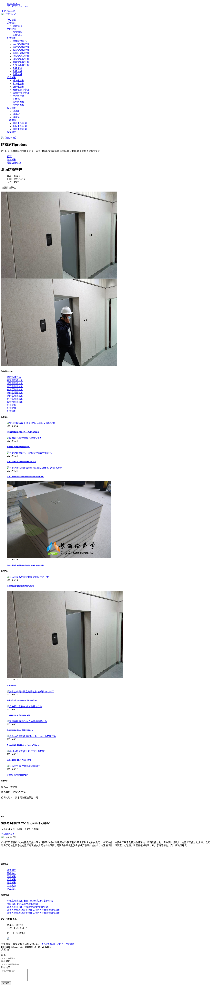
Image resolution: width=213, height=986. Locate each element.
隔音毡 (16, 114)
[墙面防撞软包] (65, 677)
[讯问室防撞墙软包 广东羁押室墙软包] (27, 721)
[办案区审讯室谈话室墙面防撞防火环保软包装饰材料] (35, 468)
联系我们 (11, 132)
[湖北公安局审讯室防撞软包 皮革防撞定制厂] (30, 691)
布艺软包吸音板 (21, 89)
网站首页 (11, 19)
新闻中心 (11, 29)
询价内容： (7, 967)
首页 (9, 156)
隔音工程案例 (20, 129)
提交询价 (6, 983)
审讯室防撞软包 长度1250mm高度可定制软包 (23, 432)
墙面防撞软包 (20, 41)
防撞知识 (17, 35)
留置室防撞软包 (21, 50)
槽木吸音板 (18, 80)
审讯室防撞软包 (21, 44)
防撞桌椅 (17, 68)
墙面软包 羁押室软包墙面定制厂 (18, 447)
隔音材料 (11, 108)
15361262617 (13, 3)
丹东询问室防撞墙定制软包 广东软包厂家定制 (23, 745)
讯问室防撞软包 (21, 59)
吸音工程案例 (20, 123)
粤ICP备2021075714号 (52, 944)
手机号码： (7, 961)
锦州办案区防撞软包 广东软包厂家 (19, 760)
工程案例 (11, 120)
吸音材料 (11, 77)
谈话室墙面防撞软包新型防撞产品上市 (20, 586)
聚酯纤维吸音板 (21, 92)
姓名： (4, 955)
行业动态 (17, 32)
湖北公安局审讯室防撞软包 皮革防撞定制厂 (22, 700)
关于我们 (11, 22)
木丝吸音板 (18, 105)
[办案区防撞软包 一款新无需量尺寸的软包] (29, 453)
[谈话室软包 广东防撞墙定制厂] (23, 766)
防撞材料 (11, 38)
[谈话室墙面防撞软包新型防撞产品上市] (28, 577)
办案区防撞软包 (21, 53)
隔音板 (16, 111)
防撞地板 (17, 71)
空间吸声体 (18, 96)
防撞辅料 (17, 74)
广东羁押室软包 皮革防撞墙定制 (18, 715)
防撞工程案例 (20, 126)
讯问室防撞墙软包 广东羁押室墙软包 (20, 730)
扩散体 (16, 99)
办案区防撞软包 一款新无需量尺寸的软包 (21, 462)
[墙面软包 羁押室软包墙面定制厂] (24, 438)
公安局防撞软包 (21, 65)
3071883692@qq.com (17, 6)
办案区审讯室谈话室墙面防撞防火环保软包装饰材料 (25, 476)
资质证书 (17, 26)
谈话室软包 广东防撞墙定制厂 (17, 775)
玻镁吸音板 (18, 86)
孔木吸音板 (18, 83)
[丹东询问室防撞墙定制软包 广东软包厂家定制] (31, 736)
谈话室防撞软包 (21, 47)
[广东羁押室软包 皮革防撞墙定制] (24, 706)
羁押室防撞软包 (21, 62)
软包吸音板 (18, 102)
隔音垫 (16, 117)
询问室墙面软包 (21, 56)
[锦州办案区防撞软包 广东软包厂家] (26, 751)
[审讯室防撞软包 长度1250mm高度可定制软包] (31, 423)
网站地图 (70, 944)
